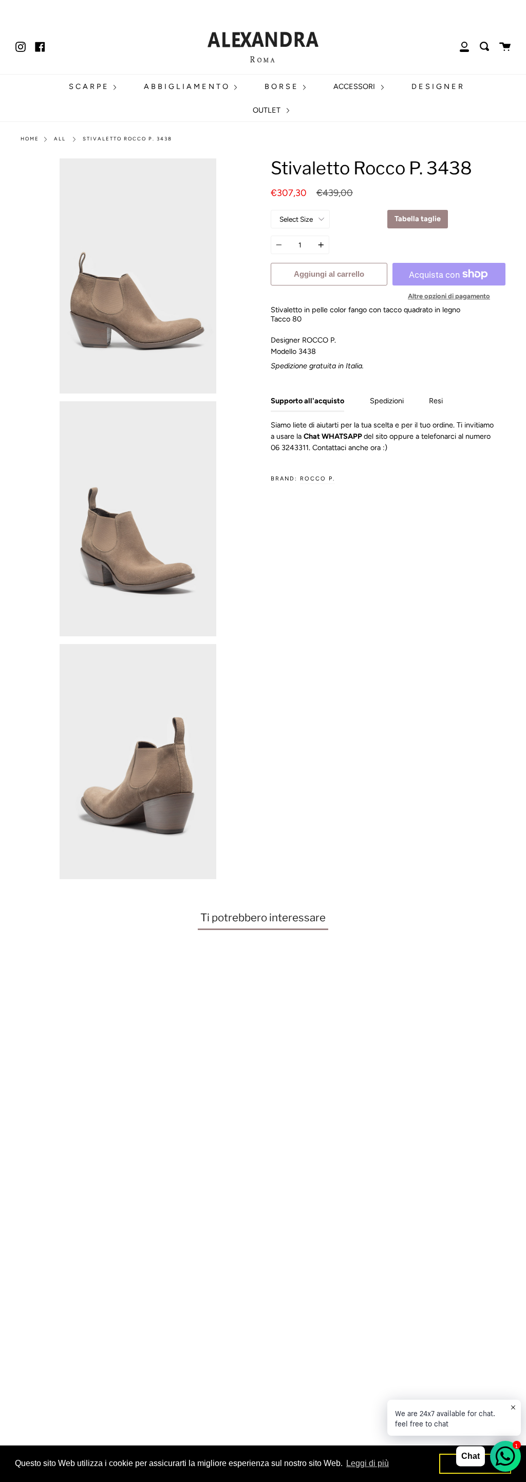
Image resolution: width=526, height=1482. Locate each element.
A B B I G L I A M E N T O (187, 86)
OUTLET (268, 110)
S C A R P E (89, 86)
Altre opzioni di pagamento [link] (449, 296)
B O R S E (282, 86)
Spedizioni (387, 400)
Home (30, 138)
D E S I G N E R (437, 86)
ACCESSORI (355, 86)
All (60, 138)
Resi (436, 400)
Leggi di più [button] (367, 1463)
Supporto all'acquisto (307, 400)
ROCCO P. (317, 478)
